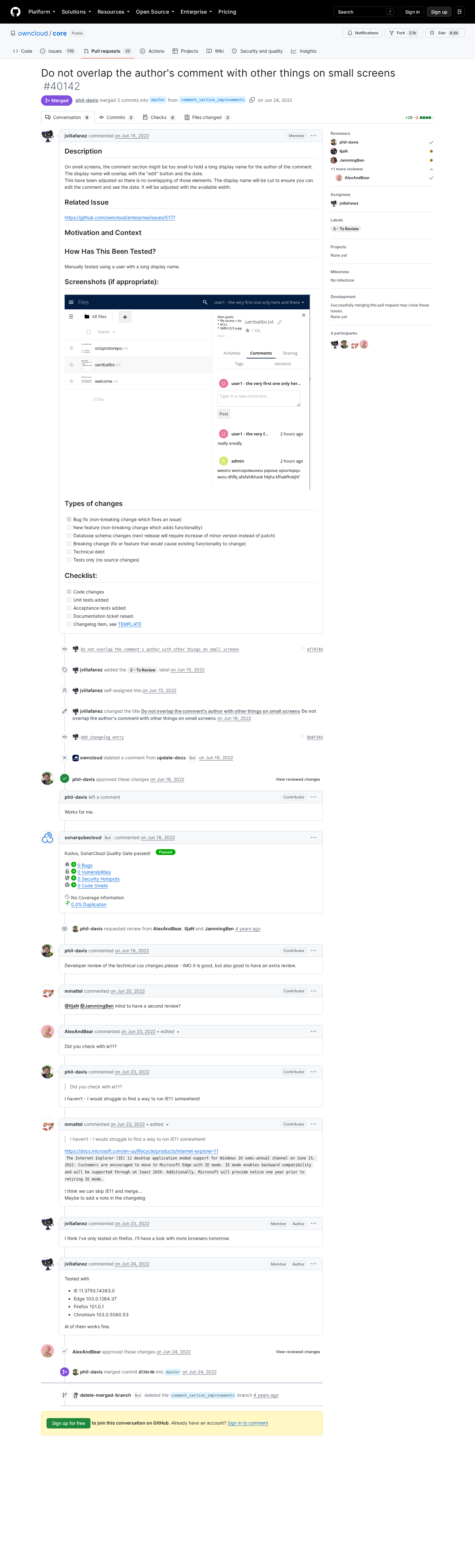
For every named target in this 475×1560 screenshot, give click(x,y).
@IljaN (72, 1006)
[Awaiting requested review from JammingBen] (431, 160)
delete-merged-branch (105, 1395)
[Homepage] (15, 11)
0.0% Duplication (89, 904)
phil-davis (87, 100)
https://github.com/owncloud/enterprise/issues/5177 (120, 217)
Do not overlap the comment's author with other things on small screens (160, 649)
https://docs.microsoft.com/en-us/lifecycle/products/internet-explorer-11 (141, 1151)
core (60, 33)
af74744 (315, 649)
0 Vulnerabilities (94, 872)
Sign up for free (68, 1423)
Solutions (74, 11)
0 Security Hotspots (99, 879)
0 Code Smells (93, 885)
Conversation (74, 117)
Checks (165, 117)
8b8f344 (315, 737)
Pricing (227, 11)
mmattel (74, 991)
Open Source (152, 11)
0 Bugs (85, 865)
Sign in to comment (247, 1423)
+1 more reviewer (347, 168)
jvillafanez (76, 135)
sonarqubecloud (83, 837)
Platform (39, 11)
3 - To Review (142, 670)
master (158, 100)
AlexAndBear (79, 1031)
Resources (111, 11)
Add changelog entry (102, 737)
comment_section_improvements (212, 100)
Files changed (213, 117)
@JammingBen (97, 1006)
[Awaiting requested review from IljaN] (431, 151)
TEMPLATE (129, 624)
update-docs (171, 757)
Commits (123, 117)
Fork (406, 32)
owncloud (33, 33)
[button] (313, 136)
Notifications (366, 32)
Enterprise (194, 11)
